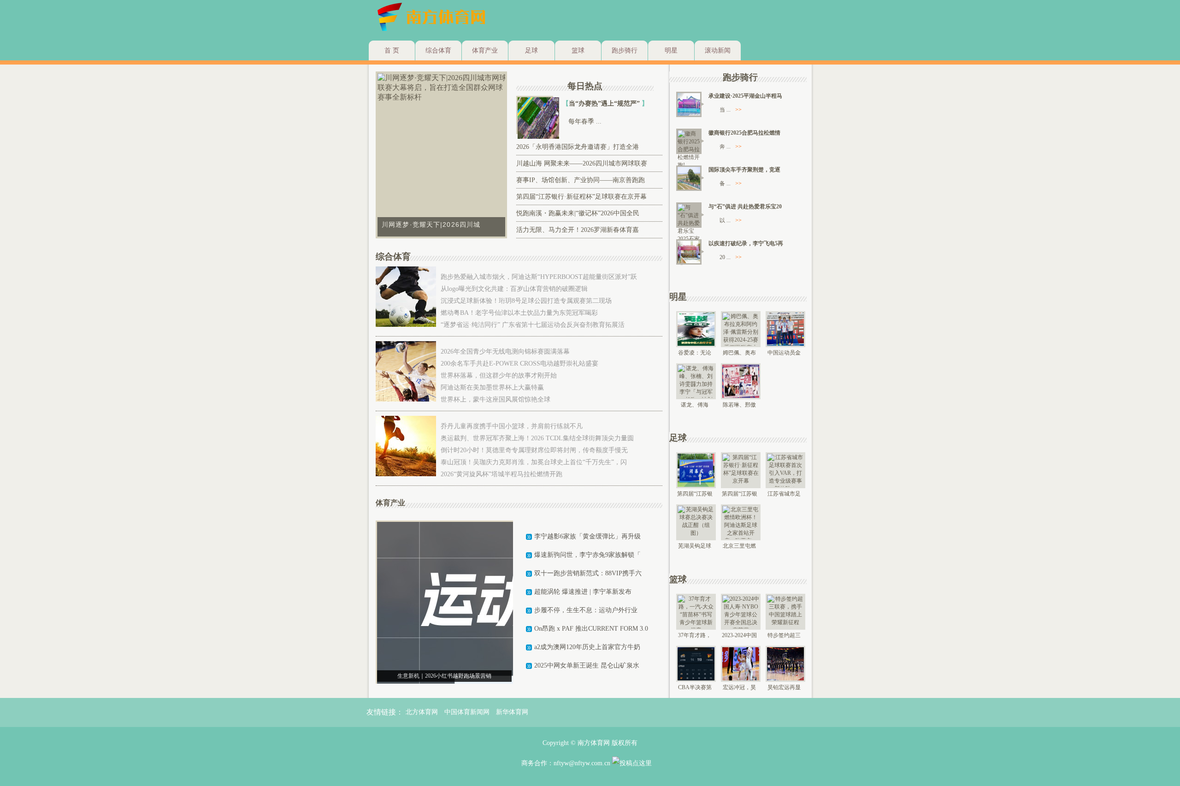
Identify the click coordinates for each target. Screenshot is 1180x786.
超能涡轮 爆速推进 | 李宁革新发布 (582, 591)
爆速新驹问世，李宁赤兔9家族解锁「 (587, 554)
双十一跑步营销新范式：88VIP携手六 (588, 573)
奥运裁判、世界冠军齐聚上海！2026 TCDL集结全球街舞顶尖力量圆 (537, 438)
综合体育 (438, 50)
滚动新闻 (718, 50)
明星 (671, 50)
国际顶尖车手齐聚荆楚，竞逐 (744, 169)
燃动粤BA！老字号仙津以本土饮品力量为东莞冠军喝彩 (519, 312)
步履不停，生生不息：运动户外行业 (585, 610)
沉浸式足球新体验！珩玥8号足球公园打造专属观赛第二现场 (526, 300)
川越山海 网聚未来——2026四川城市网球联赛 (581, 163)
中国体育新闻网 (467, 712)
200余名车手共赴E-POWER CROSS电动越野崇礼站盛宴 (519, 363)
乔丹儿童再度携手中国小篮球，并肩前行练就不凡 (512, 426)
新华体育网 (512, 712)
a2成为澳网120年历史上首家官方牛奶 (587, 647)
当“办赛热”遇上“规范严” (605, 103)
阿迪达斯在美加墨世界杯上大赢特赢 (492, 387)
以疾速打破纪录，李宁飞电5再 (745, 243)
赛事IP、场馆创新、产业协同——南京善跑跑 (580, 180)
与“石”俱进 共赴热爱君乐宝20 (745, 206)
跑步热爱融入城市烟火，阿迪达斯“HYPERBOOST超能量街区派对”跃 (539, 276)
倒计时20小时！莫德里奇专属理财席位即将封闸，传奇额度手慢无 (534, 450)
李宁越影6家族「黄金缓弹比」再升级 (587, 536)
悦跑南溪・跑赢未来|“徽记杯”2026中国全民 (577, 213)
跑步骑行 (624, 50)
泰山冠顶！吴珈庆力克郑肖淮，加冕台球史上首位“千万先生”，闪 (534, 462)
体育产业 (485, 50)
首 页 (391, 50)
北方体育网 (422, 712)
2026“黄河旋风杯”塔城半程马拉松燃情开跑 (501, 474)
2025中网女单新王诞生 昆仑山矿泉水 (586, 665)
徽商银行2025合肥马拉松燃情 (744, 133)
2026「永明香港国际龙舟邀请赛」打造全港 (577, 146)
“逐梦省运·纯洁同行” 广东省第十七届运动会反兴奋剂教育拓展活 (533, 324)
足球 (531, 50)
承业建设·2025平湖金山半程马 (745, 96)
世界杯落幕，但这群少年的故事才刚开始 (499, 375)
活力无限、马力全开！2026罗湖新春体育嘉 (577, 229)
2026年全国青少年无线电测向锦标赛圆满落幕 (505, 351)
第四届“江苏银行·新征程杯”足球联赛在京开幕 (581, 196)
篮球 (578, 50)
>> (738, 109)
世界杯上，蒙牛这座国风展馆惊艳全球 (495, 399)
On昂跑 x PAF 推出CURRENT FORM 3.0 (591, 628)
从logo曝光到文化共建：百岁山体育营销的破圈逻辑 (514, 288)
